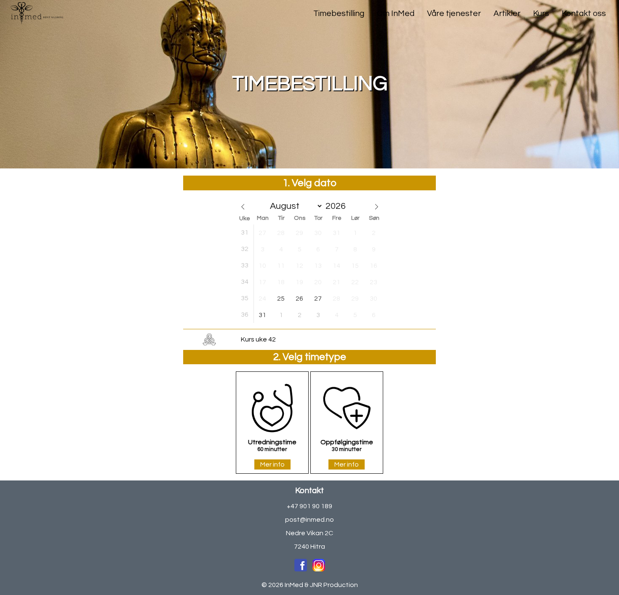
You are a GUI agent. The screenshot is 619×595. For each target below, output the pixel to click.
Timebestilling (338, 13)
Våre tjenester (454, 13)
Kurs (541, 13)
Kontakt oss (584, 13)
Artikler (507, 13)
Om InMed (395, 13)
